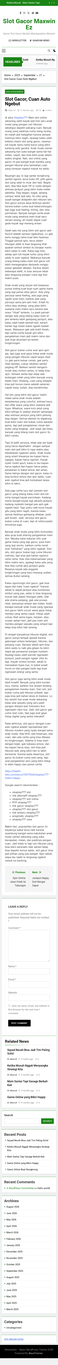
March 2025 (12, 1309)
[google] (33, 13)
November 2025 (14, 1258)
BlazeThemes (36, 1353)
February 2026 (13, 1239)
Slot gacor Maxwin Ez (29, 24)
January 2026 (13, 1245)
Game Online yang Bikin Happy (32, 3)
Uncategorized (14, 91)
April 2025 (11, 1303)
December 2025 (14, 1251)
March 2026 (12, 1232)
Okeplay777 (21, 117)
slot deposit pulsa (14, 1339)
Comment (14, 928)
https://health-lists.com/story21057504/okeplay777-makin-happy (27, 774)
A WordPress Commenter (20, 1188)
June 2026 (11, 1213)
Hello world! (43, 1188)
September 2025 (14, 1271)
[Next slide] (54, 3)
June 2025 (11, 1290)
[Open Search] (49, 50)
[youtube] (37, 13)
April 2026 (11, 1226)
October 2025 (13, 1264)
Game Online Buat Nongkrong (22, 1169)
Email (12, 979)
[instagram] (24, 13)
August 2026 (12, 1206)
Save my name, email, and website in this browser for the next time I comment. (28, 1009)
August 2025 (12, 1277)
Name (12, 966)
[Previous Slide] (49, 3)
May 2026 (11, 1219)
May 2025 (11, 1296)
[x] (28, 13)
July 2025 (11, 1283)
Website (12, 992)
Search (8, 1115)
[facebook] (20, 13)
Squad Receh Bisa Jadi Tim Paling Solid (27, 1140)
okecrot (11, 110)
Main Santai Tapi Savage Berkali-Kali (26, 1156)
